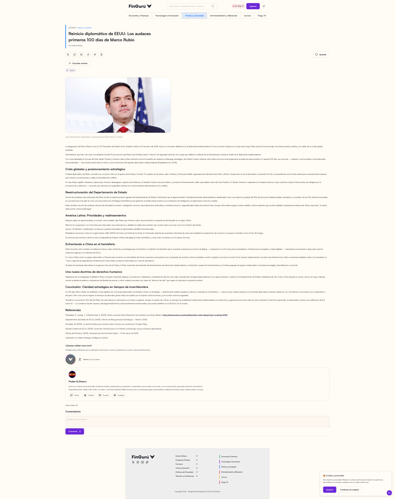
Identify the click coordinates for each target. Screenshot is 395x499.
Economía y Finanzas (139, 15)
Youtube (106, 395)
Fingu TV (262, 15)
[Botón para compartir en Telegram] (94, 54)
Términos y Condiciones (185, 476)
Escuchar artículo (80, 63)
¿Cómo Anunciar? (182, 468)
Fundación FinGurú (183, 460)
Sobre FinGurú (181, 456)
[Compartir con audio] (101, 54)
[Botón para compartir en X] (68, 54)
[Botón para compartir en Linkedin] (81, 54)
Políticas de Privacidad (184, 472)
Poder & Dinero (77, 46)
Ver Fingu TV (239, 6)
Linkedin (91, 395)
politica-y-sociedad (84, 28)
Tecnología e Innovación (167, 15)
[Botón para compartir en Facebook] (88, 54)
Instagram (121, 395)
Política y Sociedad (194, 15)
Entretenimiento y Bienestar (223, 15)
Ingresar (253, 6)
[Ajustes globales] (263, 6)
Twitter (76, 395)
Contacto (179, 464)
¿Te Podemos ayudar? (389, 492)
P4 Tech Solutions (213, 491)
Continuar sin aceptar (349, 490)
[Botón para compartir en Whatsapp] (74, 54)
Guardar (322, 54)
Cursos (247, 15)
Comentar (73, 431)
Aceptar (329, 490)
